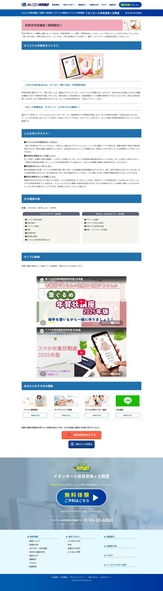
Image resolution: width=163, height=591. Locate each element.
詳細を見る (35, 415)
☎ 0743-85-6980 (133, 12)
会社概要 (55, 577)
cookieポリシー (105, 577)
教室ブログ (33, 555)
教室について (34, 541)
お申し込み (130, 4)
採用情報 (64, 577)
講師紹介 (112, 5)
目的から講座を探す (37, 552)
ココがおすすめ (74, 541)
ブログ (104, 5)
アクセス (32, 563)
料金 (69, 544)
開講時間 (32, 566)
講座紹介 (81, 5)
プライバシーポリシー (77, 577)
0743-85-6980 (98, 520)
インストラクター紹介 (117, 564)
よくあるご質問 (74, 552)
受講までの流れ (74, 548)
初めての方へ (68, 5)
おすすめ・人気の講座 (38, 548)
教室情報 (55, 5)
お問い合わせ (92, 577)
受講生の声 (94, 5)
